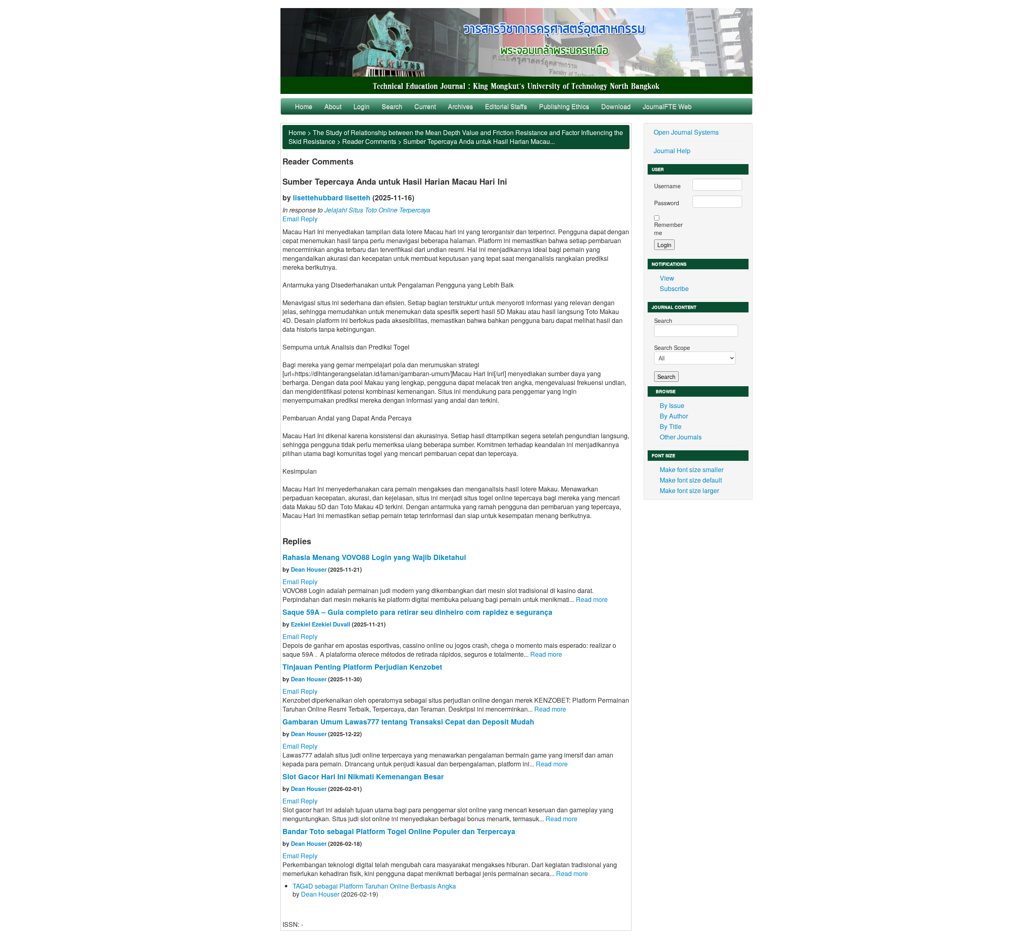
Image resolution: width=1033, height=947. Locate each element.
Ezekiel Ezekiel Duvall (320, 624)
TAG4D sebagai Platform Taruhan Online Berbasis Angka (374, 886)
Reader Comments (369, 141)
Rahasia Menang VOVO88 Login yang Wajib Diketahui (374, 557)
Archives (460, 106)
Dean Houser (308, 569)
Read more (592, 599)
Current (425, 106)
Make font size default (691, 480)
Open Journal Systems (686, 132)
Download (616, 106)
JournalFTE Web (667, 106)
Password (666, 203)
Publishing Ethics (564, 106)
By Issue (672, 405)
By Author (674, 415)
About (332, 106)
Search (392, 106)
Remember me (668, 229)
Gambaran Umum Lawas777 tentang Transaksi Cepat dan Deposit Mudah (408, 721)
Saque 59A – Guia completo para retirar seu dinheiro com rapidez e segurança (417, 612)
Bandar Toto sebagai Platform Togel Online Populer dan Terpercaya (398, 831)
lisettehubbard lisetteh (331, 197)
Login (361, 106)
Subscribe (674, 288)
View (667, 278)
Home (303, 106)
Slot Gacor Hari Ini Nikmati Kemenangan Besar (363, 776)
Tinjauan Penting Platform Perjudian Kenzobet (362, 667)
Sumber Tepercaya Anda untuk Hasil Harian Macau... (479, 141)
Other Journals (681, 436)
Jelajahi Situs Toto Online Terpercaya (377, 209)
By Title (671, 426)
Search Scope (672, 347)
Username (667, 186)
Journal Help (672, 150)
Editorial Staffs (506, 106)
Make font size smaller (692, 469)
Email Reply (300, 218)
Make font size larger (689, 490)
